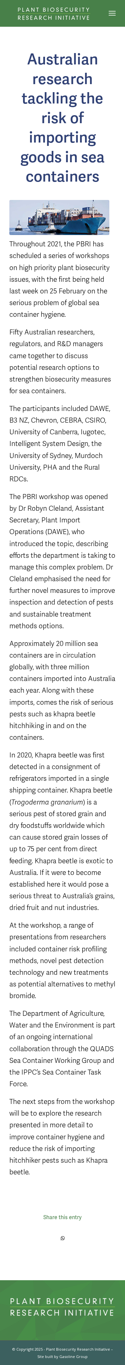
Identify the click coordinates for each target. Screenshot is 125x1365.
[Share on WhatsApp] (62, 1238)
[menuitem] (112, 13)
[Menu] (112, 13)
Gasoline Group (73, 1356)
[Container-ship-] (59, 217)
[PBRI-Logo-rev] (51, 13)
